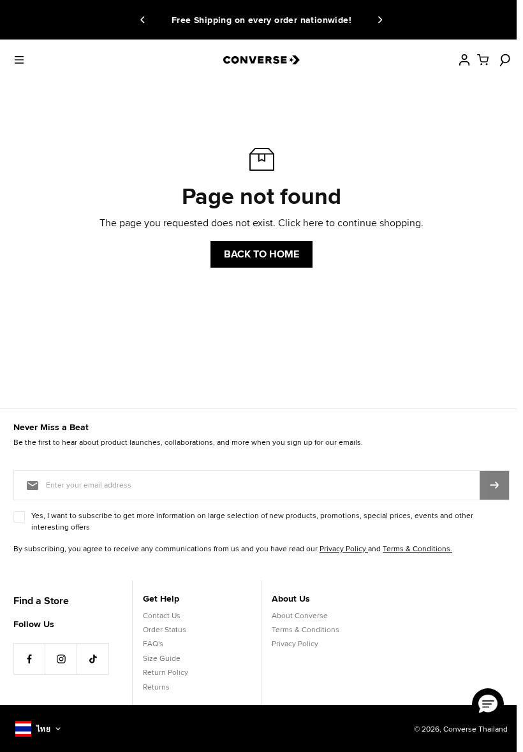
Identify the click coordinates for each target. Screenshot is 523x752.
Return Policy (165, 672)
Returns (156, 686)
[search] (503, 60)
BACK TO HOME (261, 254)
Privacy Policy (295, 643)
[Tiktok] (93, 659)
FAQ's (153, 643)
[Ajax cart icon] (482, 60)
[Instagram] (61, 659)
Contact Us (161, 615)
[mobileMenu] (19, 60)
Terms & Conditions (305, 629)
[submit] (494, 485)
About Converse (300, 615)
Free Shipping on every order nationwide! (255, 19)
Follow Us (33, 624)
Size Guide (161, 658)
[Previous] (144, 19)
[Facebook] (29, 659)
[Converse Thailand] (261, 60)
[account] (464, 60)
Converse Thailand (475, 728)
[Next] (378, 19)
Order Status (164, 629)
